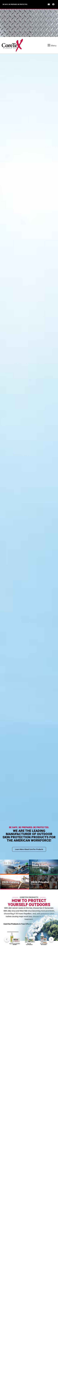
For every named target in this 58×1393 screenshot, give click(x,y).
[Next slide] (51, 939)
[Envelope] (49, 4)
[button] (48, 45)
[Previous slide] (6, 939)
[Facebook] (53, 4)
